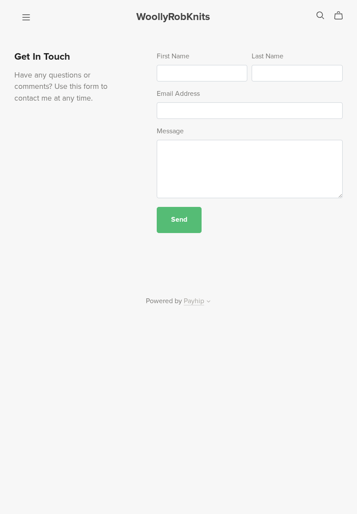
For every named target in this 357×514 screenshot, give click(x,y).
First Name (173, 56)
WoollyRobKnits (173, 16)
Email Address (178, 93)
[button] (208, 302)
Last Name (267, 56)
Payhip (194, 301)
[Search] (320, 15)
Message (170, 131)
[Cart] (342, 15)
